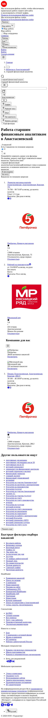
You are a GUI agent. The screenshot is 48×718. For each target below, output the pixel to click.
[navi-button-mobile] (3, 57)
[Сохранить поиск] (3, 92)
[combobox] (12, 79)
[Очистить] (4, 85)
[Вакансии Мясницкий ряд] (26, 297)
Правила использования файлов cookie (17, 20)
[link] (5, 44)
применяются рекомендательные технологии (21, 690)
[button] (3, 50)
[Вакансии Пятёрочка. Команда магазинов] (26, 221)
